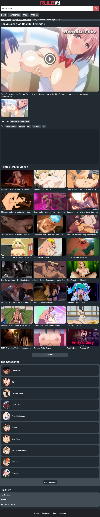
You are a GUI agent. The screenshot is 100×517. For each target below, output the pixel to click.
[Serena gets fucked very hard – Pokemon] (83, 179)
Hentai (3, 500)
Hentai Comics (7, 495)
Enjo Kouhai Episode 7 (43, 189)
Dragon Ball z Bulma (42, 348)
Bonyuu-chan (11, 126)
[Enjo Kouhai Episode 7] (50, 179)
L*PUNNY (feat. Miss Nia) (77, 257)
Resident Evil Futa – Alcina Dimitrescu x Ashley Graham (24, 189)
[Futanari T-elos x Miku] (83, 292)
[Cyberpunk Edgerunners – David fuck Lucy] (50, 315)
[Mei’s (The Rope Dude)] (50, 292)
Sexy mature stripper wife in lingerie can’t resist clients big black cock (62, 212)
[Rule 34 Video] (50, 5)
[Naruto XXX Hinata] (83, 315)
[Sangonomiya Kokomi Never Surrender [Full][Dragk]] (83, 201)
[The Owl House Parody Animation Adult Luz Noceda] (83, 224)
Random (34, 15)
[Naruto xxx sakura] (50, 247)
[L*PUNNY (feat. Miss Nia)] (83, 247)
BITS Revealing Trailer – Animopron (16, 348)
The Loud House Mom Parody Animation (18, 257)
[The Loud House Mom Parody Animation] (17, 247)
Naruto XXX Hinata (75, 325)
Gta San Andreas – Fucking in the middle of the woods (23, 280)
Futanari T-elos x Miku (76, 303)
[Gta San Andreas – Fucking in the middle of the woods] (17, 269)
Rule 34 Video (6, 20)
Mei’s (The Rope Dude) (43, 303)
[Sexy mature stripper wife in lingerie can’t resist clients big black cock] (50, 201)
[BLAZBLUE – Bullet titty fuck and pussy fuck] (17, 292)
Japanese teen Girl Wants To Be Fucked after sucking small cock (60, 235)
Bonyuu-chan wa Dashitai (21, 20)
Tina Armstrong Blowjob (76, 280)
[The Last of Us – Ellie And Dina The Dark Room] (17, 224)
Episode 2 (36, 126)
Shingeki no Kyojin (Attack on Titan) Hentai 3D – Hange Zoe (25, 212)
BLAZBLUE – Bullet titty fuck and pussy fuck (19, 303)
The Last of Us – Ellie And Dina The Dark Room (20, 235)
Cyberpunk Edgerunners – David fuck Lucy (51, 325)
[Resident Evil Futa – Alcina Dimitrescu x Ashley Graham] (17, 179)
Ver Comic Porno (8, 504)
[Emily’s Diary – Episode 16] (83, 337)
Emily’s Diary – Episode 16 (78, 348)
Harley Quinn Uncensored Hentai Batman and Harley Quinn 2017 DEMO (64, 280)
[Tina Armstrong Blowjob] (83, 269)
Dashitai (22, 126)
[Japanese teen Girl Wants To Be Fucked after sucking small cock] (50, 224)
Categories (15, 15)
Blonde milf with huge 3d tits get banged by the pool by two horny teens (30, 325)
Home (3, 15)
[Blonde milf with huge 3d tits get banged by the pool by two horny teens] (17, 315)
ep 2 (28, 126)
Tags (25, 15)
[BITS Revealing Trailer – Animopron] (17, 337)
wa (44, 126)
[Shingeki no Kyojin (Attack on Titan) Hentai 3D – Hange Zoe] (17, 201)
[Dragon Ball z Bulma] (50, 337)
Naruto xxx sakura (41, 257)
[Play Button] (50, 59)
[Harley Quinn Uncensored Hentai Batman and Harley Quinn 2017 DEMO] (50, 269)
